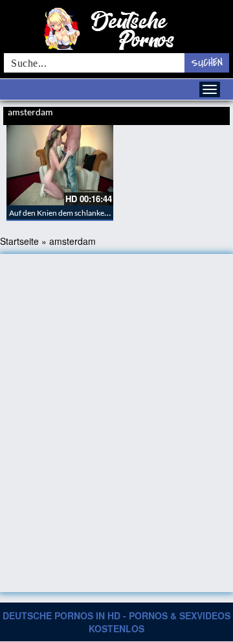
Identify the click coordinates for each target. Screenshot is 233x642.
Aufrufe (183, 113)
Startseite (19, 241)
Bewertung (212, 113)
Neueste (156, 113)
